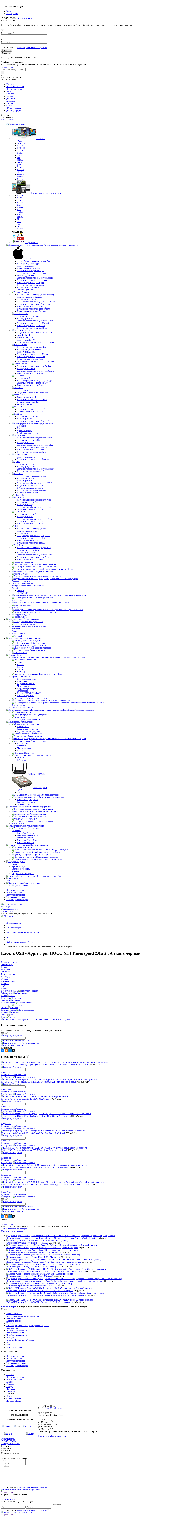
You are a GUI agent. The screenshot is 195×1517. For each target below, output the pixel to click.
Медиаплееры (23, 686)
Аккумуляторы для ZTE (28, 416)
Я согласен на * (26, 1487)
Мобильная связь (14, 1313)
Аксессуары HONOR (26, 340)
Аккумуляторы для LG (27, 531)
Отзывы (10, 94)
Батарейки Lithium (25, 838)
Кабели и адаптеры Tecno (28, 397)
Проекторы (22, 681)
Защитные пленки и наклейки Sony (33, 557)
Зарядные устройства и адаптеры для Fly (35, 469)
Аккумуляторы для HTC (28, 478)
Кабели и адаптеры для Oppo (30, 385)
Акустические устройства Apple (31, 273)
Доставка (10, 98)
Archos (20, 212)
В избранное (6, 1077)
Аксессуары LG (24, 533)
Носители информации (16, 1330)
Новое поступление (15, 86)
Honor (19, 229)
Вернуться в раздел (9, 991)
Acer (19, 209)
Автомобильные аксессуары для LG (33, 528)
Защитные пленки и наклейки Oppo (33, 383)
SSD (19, 792)
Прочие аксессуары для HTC (30, 493)
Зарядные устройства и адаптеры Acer (34, 507)
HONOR (21, 148)
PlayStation (22, 758)
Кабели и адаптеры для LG (29, 540)
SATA (19, 790)
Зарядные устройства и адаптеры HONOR (36, 342)
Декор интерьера (24, 430)
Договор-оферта (13, 110)
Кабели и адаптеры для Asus (30, 524)
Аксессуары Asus (25, 516)
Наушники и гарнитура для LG (31, 543)
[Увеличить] (35, 1019)
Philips (20, 160)
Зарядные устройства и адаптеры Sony (34, 555)
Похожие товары (8, 1010)
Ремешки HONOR (25, 337)
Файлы (4, 1015)
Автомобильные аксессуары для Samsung (35, 294)
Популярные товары (15, 895)
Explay (20, 217)
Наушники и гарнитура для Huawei (33, 328)
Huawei (20, 146)
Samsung (21, 143)
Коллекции (6, 906)
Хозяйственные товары (27, 433)
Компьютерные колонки (28, 729)
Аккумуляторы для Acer (28, 502)
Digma (20, 207)
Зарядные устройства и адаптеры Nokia (35, 445)
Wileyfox (21, 174)
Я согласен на (26, 47)
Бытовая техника (14, 1347)
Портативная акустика (27, 679)
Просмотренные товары (12, 1231)
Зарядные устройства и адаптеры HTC (34, 483)
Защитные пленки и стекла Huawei (33, 323)
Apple (19, 198)
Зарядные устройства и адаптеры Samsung (36, 302)
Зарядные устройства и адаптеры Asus (34, 519)
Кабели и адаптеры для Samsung (31, 306)
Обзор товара (7, 993)
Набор (4, 995)
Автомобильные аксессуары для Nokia (34, 438)
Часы (8, 1342)
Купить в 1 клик (25, 1041)
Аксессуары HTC (25, 481)
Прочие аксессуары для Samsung (31, 311)
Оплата (9, 106)
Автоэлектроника (14, 1321)
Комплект (5, 998)
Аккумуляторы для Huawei (29, 316)
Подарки (10, 1337)
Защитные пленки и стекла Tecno (32, 399)
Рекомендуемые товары (17, 899)
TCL (19, 226)
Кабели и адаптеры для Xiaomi (31, 356)
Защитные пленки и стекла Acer (31, 509)
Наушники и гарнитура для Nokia (32, 452)
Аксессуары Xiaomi (26, 352)
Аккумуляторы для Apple (28, 263)
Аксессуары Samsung (26, 299)
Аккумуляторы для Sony (28, 550)
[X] (13, 1050)
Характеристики (8, 1003)
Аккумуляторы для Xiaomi (29, 349)
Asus (19, 214)
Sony (19, 224)
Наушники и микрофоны (28, 731)
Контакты (10, 101)
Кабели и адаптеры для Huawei (31, 325)
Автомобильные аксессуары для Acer (34, 500)
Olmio (19, 167)
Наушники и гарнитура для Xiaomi (33, 347)
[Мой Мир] (10, 1050)
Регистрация (12, 13)
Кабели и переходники (27, 799)
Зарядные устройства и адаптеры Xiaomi (35, 361)
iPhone (20, 141)
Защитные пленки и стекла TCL (31, 409)
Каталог (10, 103)
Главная (10, 84)
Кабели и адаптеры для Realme (31, 373)
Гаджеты (10, 1323)
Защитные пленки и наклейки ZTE (33, 421)
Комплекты (22, 746)
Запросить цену (24, 1512)
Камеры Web (23, 726)
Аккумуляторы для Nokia (28, 440)
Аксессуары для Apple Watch (30, 287)
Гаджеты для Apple (25, 275)
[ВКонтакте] (2, 1050)
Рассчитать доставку (31, 1043)
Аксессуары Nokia (25, 442)
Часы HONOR (23, 335)
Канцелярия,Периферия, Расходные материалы (27, 1325)
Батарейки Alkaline (25, 833)
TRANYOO (22, 593)
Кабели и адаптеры (25, 695)
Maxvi (19, 162)
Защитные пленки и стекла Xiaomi (32, 354)
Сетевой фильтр (24, 804)
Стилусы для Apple (25, 290)
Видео (4, 1017)
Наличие (5, 1012)
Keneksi (20, 169)
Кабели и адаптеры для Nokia (30, 450)
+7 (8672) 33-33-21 (9, 1441)
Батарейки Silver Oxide (27, 835)
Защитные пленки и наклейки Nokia (33, 447)
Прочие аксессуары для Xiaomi (31, 359)
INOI (19, 165)
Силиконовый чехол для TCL (30, 411)
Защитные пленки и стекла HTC (31, 485)
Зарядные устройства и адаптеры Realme (35, 371)
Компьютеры (12, 1328)
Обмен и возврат (14, 108)
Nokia (19, 155)
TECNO (20, 172)
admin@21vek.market (53, 1408)
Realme (20, 153)
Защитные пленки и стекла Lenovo (33, 459)
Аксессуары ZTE (24, 419)
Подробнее (6, 1072)
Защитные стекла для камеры (30, 271)
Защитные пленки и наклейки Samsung (35, 304)
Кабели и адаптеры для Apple (30, 282)
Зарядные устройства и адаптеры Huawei (35, 321)
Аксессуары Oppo (25, 378)
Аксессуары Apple (25, 266)
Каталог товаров (8, 120)
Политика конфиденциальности (52, 1436)
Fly (18, 158)
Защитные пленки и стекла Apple (32, 280)
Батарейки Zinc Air (25, 842)
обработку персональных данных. (32, 47)
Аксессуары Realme (26, 368)
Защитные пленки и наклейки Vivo (33, 392)
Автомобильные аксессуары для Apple (34, 261)
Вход (8, 11)
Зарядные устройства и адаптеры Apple (35, 278)
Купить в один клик (30, 1490)
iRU (19, 221)
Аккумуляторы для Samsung (29, 297)
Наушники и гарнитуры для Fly (31, 471)
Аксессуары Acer (24, 504)
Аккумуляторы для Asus (28, 514)
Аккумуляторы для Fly (27, 464)
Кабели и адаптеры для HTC (30, 488)
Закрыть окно (7, 67)
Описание (5, 1000)
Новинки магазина (14, 89)
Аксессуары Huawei (26, 318)
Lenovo (20, 205)
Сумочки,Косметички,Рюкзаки (20, 1340)
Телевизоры (22, 691)
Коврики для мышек (26, 802)
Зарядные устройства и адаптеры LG (33, 535)
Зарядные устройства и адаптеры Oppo (34, 380)
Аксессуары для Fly (26, 466)
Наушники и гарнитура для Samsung (33, 309)
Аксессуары (6, 1005)
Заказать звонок (25, 18)
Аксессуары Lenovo (26, 457)
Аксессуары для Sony (26, 552)
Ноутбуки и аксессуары (17, 1335)
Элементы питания (15, 1333)
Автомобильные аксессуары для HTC (34, 476)
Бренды (9, 96)
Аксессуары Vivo (24, 390)
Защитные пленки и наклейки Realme (34, 366)
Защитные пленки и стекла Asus (31, 521)
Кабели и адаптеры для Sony (30, 559)
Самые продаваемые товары (14, 1229)
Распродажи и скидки (16, 897)
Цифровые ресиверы (26, 688)
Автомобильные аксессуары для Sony (34, 547)
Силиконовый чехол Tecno (29, 402)
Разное (20, 179)
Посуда (20, 428)
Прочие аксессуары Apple (28, 268)
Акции (9, 91)
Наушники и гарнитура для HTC (32, 490)
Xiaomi (20, 150)
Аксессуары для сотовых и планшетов (23, 1316)
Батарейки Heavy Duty (27, 840)
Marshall (20, 590)
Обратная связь (8, 1439)
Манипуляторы (24, 748)
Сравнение (21, 1074)
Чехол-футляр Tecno (26, 404)
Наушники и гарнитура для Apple (32, 285)
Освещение (22, 426)
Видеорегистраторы (26, 684)
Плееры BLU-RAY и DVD (29, 693)
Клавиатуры (22, 743)
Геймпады (21, 760)
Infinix (20, 177)
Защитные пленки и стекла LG (31, 538)
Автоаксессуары (8, 911)
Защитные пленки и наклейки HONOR (35, 333)
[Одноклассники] (6, 1050)
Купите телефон (8, 1307)
